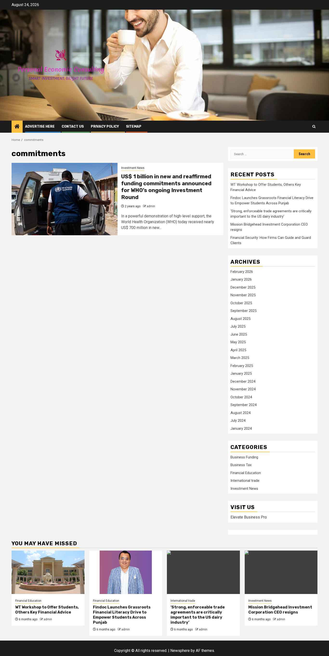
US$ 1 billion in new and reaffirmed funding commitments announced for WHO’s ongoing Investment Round (166, 186)
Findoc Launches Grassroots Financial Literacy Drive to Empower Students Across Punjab (122, 614)
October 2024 (241, 397)
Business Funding (244, 457)
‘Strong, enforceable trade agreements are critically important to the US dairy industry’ (198, 614)
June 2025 (238, 334)
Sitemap (133, 126)
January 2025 (241, 373)
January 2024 (241, 428)
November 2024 (243, 389)
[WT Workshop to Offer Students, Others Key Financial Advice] (48, 572)
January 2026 (241, 279)
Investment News (133, 168)
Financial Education (245, 473)
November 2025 (243, 295)
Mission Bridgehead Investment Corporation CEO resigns (280, 610)
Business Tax (240, 465)
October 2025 (241, 303)
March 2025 (239, 358)
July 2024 (237, 420)
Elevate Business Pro (248, 517)
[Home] (17, 127)
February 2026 (241, 271)
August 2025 (240, 319)
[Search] (314, 126)
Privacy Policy (105, 126)
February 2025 (241, 366)
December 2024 (242, 381)
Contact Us (73, 126)
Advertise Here (40, 126)
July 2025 (237, 326)
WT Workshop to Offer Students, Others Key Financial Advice (47, 610)
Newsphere (180, 650)
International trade (244, 480)
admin (151, 206)
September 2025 (243, 311)
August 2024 (240, 413)
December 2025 (242, 287)
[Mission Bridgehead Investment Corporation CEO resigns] (281, 572)
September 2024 (243, 405)
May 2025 (238, 342)
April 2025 (238, 350)
